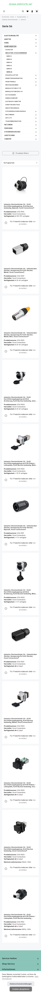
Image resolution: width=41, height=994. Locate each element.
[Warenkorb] (37, 11)
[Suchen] (23, 11)
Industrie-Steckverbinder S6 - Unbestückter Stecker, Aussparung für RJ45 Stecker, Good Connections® (20, 656)
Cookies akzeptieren (20, 989)
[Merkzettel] (27, 11)
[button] (36, 35)
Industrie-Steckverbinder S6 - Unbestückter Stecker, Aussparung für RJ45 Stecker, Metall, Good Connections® (20, 270)
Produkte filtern (22, 153)
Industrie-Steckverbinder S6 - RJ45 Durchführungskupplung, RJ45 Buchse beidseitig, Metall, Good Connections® (18, 720)
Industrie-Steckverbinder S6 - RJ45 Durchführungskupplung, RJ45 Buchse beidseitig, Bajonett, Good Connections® (19, 206)
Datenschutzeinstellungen (21, 984)
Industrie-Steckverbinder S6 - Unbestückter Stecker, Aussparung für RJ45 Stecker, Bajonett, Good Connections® (20, 527)
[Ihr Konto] (32, 11)
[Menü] (4, 11)
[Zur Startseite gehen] (20, 4)
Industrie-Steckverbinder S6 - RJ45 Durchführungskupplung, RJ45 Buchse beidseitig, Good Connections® (18, 849)
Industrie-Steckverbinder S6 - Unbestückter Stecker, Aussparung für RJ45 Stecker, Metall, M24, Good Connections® (20, 334)
